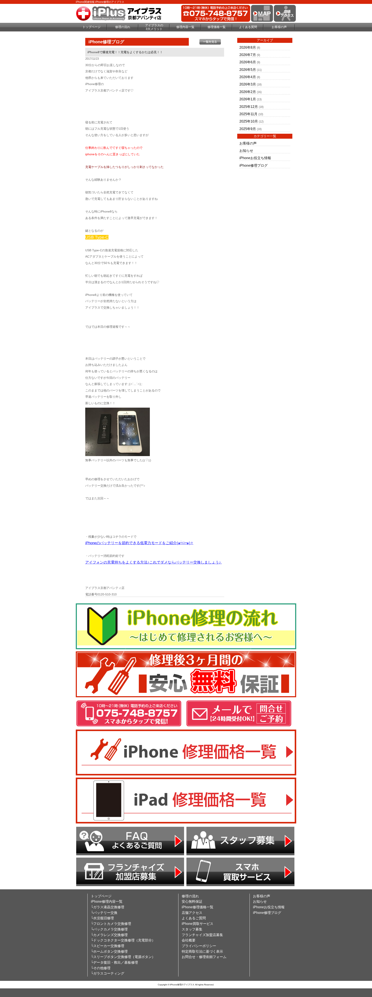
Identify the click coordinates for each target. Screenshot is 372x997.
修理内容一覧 (185, 27)
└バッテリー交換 (104, 913)
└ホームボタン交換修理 (109, 951)
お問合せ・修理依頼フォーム (204, 957)
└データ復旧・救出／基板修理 (114, 962)
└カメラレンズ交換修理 (109, 935)
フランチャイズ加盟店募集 (202, 935)
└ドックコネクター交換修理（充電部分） (123, 940)
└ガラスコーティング (107, 973)
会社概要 (188, 940)
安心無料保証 (192, 901)
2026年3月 (247, 84)
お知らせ (246, 150)
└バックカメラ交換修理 (109, 929)
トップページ (91, 27)
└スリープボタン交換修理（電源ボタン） (123, 957)
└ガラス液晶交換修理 (107, 907)
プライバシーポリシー (199, 946)
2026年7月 (247, 55)
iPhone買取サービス (197, 924)
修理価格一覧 (217, 27)
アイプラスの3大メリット (154, 27)
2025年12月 (248, 107)
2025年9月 (247, 129)
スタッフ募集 (192, 929)
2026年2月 (247, 92)
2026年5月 (247, 69)
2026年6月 (247, 62)
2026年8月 (247, 47)
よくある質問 (248, 27)
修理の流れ (122, 27)
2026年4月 (247, 77)
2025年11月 (248, 114)
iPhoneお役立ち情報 (255, 158)
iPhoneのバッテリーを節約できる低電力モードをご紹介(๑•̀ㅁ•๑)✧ (139, 543)
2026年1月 (247, 99)
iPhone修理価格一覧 (197, 907)
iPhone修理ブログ (253, 165)
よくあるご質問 (194, 918)
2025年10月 (248, 121)
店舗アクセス (192, 913)
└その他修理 (100, 968)
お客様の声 (279, 27)
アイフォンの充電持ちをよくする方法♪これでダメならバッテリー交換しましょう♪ (153, 562)
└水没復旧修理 (102, 918)
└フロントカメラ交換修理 (111, 924)
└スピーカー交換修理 (107, 946)
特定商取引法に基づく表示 (202, 951)
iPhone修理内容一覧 (106, 901)
